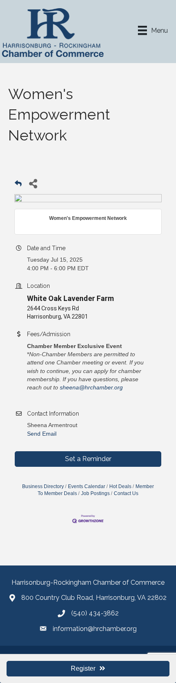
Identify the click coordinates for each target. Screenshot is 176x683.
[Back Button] (18, 185)
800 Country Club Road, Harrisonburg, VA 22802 (94, 598)
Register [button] (83, 668)
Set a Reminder (88, 459)
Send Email (41, 433)
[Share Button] (33, 183)
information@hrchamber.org (95, 629)
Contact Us (126, 493)
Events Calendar (86, 486)
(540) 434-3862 (95, 613)
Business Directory (43, 486)
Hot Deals (120, 486)
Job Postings (95, 493)
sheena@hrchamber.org (92, 387)
